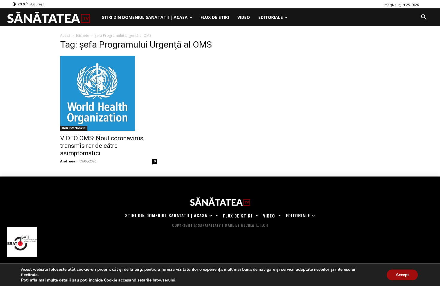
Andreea (67, 161)
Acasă (65, 35)
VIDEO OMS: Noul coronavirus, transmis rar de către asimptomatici (102, 146)
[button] (424, 17)
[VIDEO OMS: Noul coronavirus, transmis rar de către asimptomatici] (108, 93)
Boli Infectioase (74, 128)
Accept (402, 275)
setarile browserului (156, 280)
